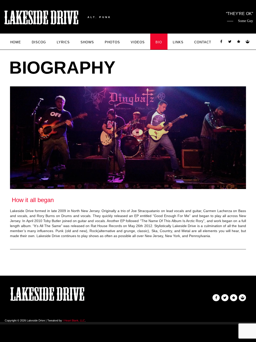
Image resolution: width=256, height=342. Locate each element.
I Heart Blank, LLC (74, 320)
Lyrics (63, 42)
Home (15, 42)
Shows (87, 42)
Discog (39, 42)
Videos (138, 42)
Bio (159, 42)
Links (178, 42)
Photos (112, 42)
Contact (202, 42)
